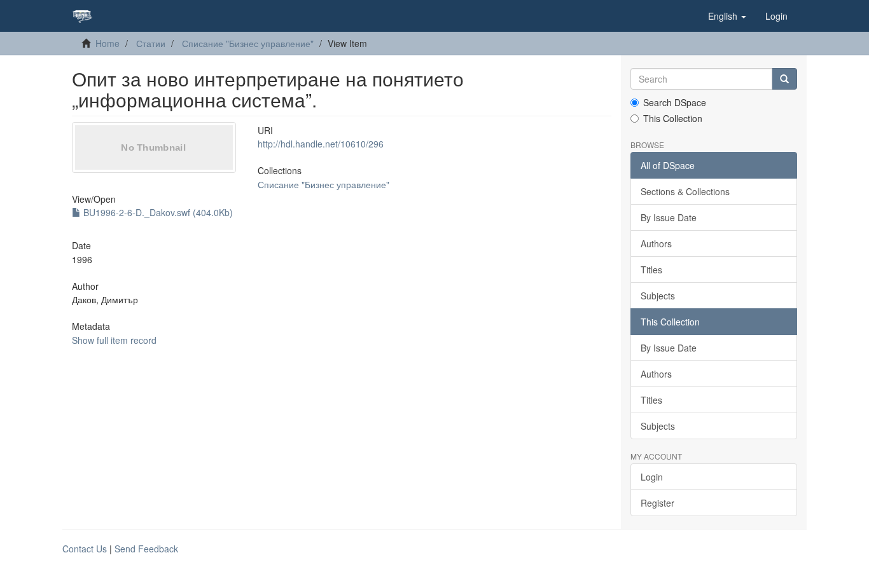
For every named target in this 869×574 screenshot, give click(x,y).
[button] (727, 16)
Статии (150, 43)
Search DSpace (674, 102)
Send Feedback (146, 548)
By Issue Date (669, 217)
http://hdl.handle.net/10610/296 (321, 143)
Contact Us (84, 548)
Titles (651, 269)
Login (652, 476)
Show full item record (114, 340)
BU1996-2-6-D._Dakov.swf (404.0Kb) (157, 212)
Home (107, 43)
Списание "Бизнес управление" (248, 43)
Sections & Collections (685, 191)
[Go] (784, 79)
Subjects (658, 295)
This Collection (672, 118)
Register (657, 502)
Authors (656, 243)
